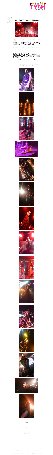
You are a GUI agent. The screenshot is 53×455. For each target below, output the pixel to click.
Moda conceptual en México (9, 21)
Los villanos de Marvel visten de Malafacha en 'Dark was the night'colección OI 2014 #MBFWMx (26, 20)
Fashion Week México (10, 18)
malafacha (9, 19)
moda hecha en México (10, 22)
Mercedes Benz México (9, 20)
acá (35, 39)
